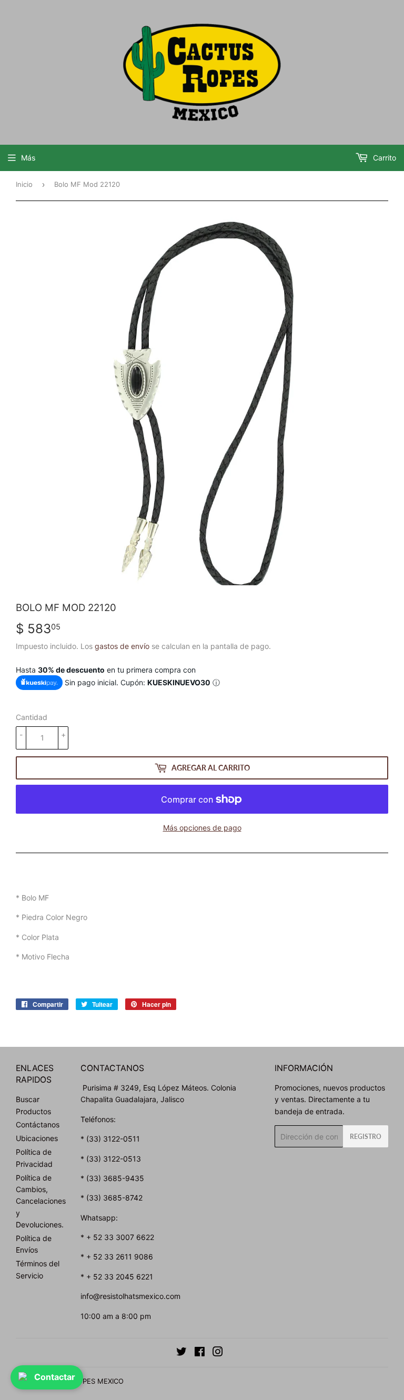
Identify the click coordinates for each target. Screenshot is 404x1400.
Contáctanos (37, 1124)
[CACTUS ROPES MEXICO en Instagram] (218, 1352)
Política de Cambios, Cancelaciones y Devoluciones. (41, 1201)
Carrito (383, 157)
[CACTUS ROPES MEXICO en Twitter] (181, 1352)
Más (28, 157)
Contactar (54, 1377)
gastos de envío (122, 646)
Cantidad (31, 717)
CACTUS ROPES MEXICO (83, 1381)
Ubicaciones (37, 1138)
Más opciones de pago (202, 827)
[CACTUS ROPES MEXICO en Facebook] (199, 1352)
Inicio (24, 184)
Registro (365, 1137)
